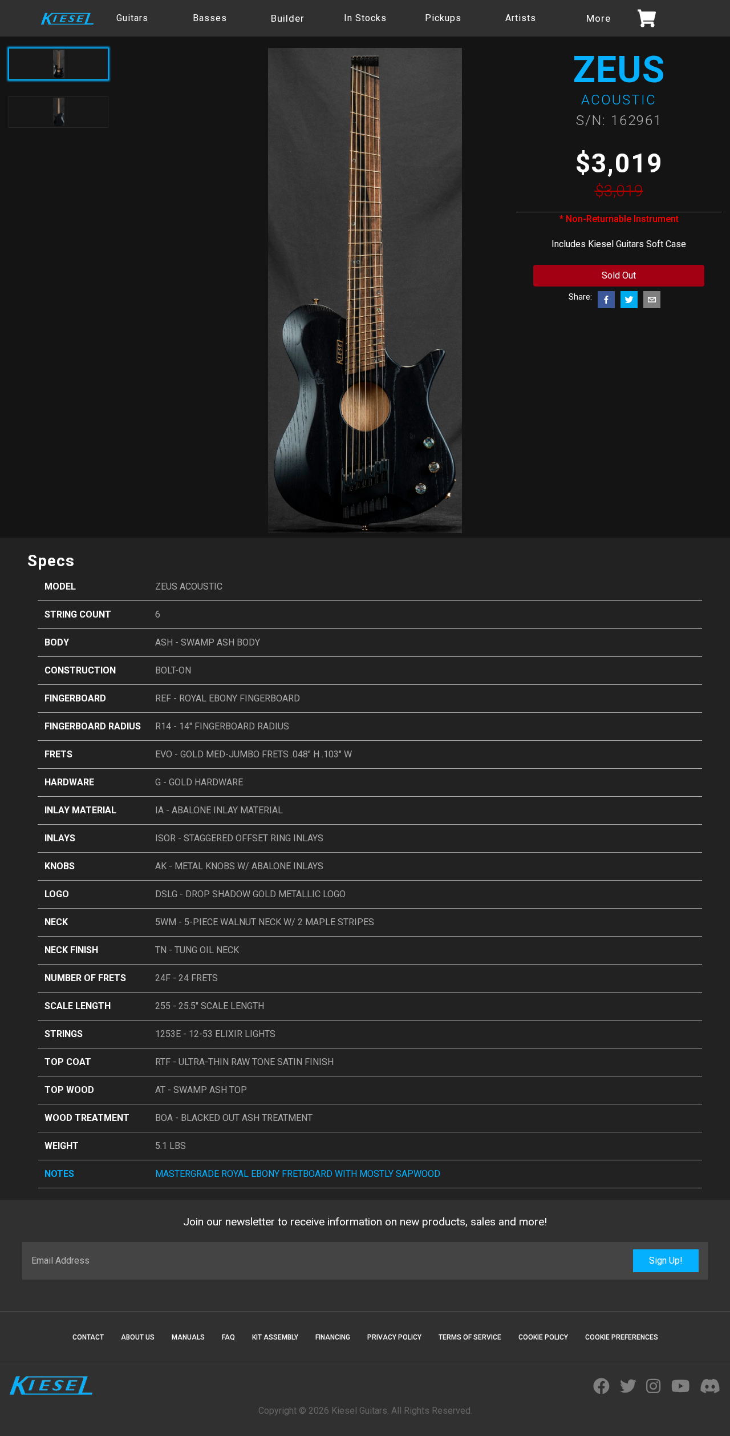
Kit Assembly (275, 1337)
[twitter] (629, 299)
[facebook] (606, 299)
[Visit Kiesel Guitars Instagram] (653, 1387)
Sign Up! (666, 1260)
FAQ (228, 1337)
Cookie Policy (543, 1337)
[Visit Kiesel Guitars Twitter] (628, 1387)
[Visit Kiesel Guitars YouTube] (680, 1387)
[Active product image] (58, 64)
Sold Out (619, 275)
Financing (332, 1337)
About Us (138, 1337)
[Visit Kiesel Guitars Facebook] (601, 1387)
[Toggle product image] (58, 112)
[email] (651, 299)
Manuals (188, 1337)
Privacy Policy (394, 1337)
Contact (88, 1337)
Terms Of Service (470, 1337)
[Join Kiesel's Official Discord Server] (710, 1387)
